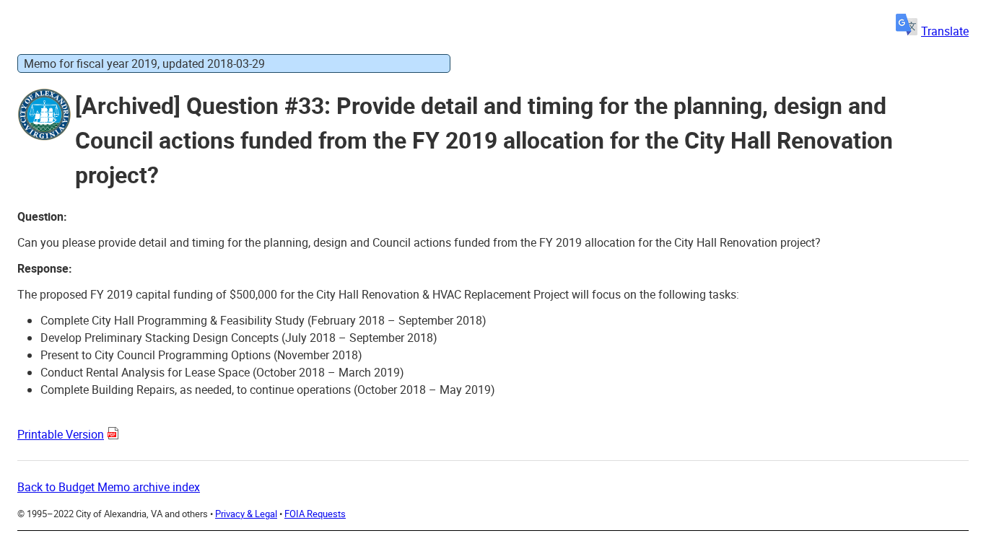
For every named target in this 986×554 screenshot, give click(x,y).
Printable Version (60, 434)
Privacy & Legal (246, 513)
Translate (945, 31)
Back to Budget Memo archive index (108, 487)
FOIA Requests (315, 513)
